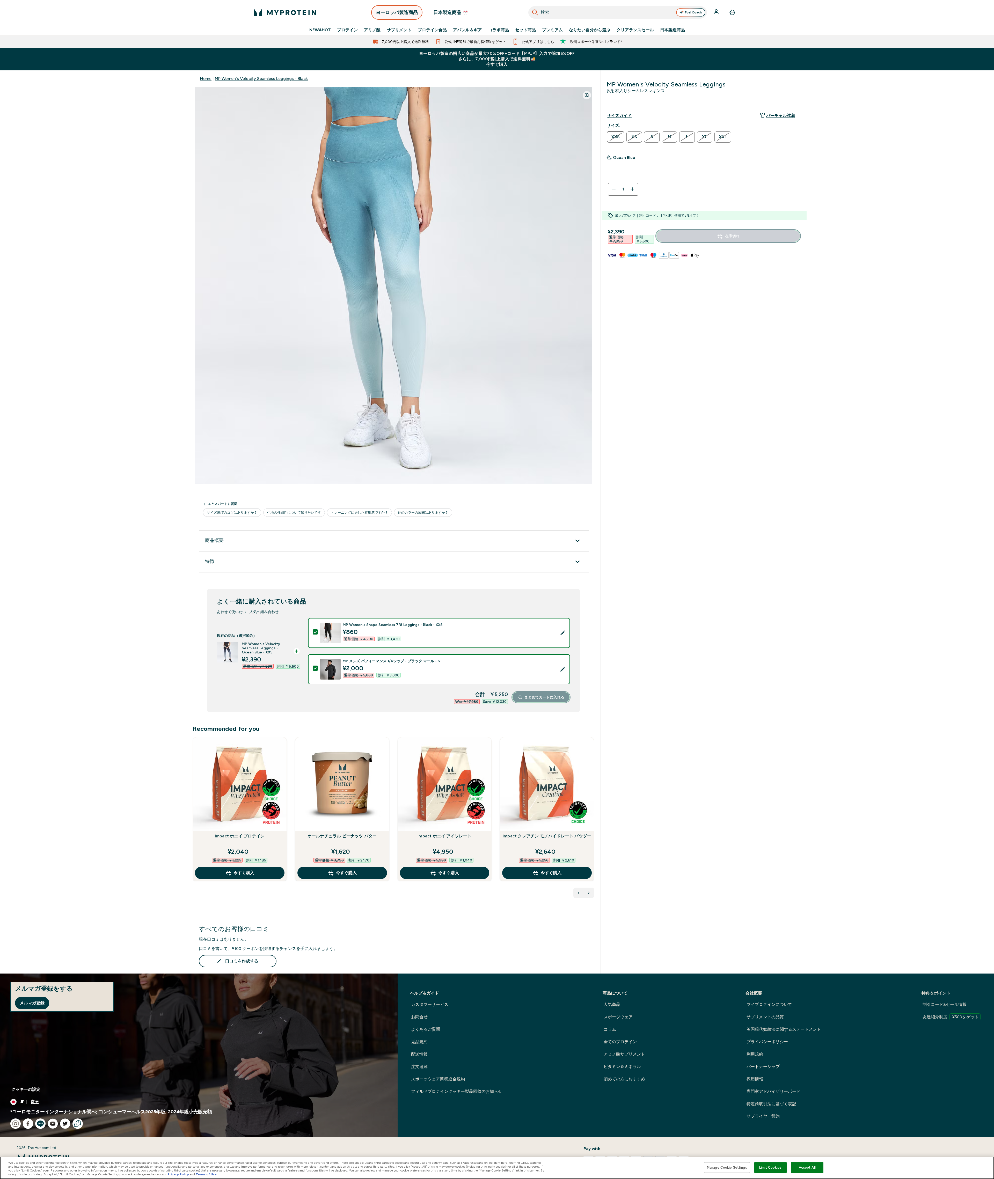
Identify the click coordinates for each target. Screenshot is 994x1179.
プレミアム (552, 30)
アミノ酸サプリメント (624, 1054)
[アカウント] (717, 12)
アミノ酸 (372, 30)
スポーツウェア (618, 1017)
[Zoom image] (587, 95)
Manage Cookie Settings (727, 1167)
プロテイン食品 (432, 30)
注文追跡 (419, 1066)
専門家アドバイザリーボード (773, 1091)
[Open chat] (77, 1123)
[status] (623, 189)
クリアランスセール (635, 30)
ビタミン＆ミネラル (622, 1066)
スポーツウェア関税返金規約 (438, 1079)
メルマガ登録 (32, 1003)
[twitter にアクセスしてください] (65, 1123)
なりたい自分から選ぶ (589, 30)
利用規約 (755, 1054)
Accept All (807, 1167)
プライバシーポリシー (767, 1042)
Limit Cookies (770, 1167)
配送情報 (419, 1054)
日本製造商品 (672, 30)
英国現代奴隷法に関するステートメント (784, 1029)
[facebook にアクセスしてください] (28, 1123)
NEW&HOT (320, 30)
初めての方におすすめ (624, 1079)
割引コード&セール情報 (945, 1004)
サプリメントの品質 (765, 1017)
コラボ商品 (498, 30)
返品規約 (419, 1042)
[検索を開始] (535, 12)
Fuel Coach (693, 12)
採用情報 (755, 1079)
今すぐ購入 (243, 873)
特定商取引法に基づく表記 (771, 1104)
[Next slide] (593, 821)
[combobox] (617, 12)
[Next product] (589, 893)
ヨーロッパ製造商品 (397, 12)
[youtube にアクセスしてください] (53, 1123)
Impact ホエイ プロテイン (240, 836)
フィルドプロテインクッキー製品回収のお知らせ (456, 1091)
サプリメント (399, 30)
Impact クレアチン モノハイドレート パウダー (547, 836)
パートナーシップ (763, 1066)
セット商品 (525, 30)
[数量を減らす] (613, 189)
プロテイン (347, 30)
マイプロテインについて (769, 1004)
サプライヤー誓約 (763, 1116)
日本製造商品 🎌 (450, 12)
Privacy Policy (178, 1174)
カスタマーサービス (429, 1004)
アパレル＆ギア (467, 30)
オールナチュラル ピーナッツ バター (342, 836)
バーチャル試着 (780, 115)
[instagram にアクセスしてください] (15, 1123)
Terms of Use (206, 1174)
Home (205, 78)
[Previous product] (578, 893)
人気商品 (612, 1004)
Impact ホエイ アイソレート (444, 836)
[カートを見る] (732, 12)
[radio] (615, 137)
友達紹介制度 (951, 1017)
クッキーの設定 (25, 1089)
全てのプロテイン (620, 1042)
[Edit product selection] (562, 633)
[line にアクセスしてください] (40, 1123)
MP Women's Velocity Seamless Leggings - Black (261, 78)
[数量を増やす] (632, 189)
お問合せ (419, 1017)
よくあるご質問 (425, 1029)
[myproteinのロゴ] (285, 12)
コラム (610, 1029)
